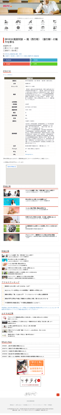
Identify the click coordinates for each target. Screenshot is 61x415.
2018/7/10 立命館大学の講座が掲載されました (14, 351)
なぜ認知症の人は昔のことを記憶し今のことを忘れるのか (41, 226)
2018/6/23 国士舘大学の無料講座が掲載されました (15, 354)
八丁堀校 (18, 309)
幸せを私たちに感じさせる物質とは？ (36, 199)
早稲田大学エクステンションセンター (46, 308)
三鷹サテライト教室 (21, 56)
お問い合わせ (18, 405)
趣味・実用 (19, 54)
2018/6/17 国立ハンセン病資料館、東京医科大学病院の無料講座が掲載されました (23, 356)
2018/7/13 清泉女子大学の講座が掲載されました (14, 348)
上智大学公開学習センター (14, 308)
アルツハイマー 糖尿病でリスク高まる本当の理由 (40, 235)
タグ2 (28, 308)
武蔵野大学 (30, 56)
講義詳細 (12, 54)
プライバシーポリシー (37, 405)
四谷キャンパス (11, 309)
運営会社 (12, 405)
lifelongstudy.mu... (29, 154)
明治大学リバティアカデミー (30, 309)
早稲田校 (4, 308)
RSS (45, 405)
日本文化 (7, 54)
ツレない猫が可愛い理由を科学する (35, 208)
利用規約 (50, 405)
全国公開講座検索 (30, 401)
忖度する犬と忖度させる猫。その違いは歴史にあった (40, 217)
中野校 (24, 308)
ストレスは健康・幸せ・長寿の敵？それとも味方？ (40, 190)
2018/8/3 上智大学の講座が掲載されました (13, 346)
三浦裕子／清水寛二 (10, 56)
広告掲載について (27, 405)
